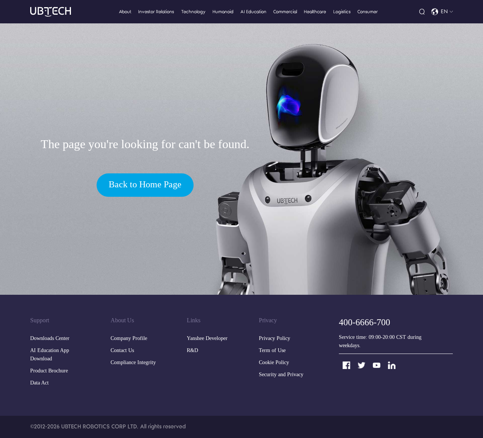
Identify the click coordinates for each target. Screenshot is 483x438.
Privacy (268, 320)
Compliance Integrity (133, 363)
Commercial (285, 11)
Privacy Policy (274, 339)
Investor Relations (156, 11)
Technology (193, 11)
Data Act (39, 383)
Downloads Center (49, 339)
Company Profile (129, 339)
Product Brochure (49, 371)
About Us (122, 320)
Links (193, 320)
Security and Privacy (281, 375)
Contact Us (122, 351)
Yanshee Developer (207, 339)
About (125, 11)
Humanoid (223, 11)
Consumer (367, 11)
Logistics (342, 11)
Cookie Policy (274, 363)
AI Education (253, 11)
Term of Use (272, 351)
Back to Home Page (145, 185)
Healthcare (315, 11)
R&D (192, 351)
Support (39, 320)
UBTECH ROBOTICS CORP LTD (99, 426)
